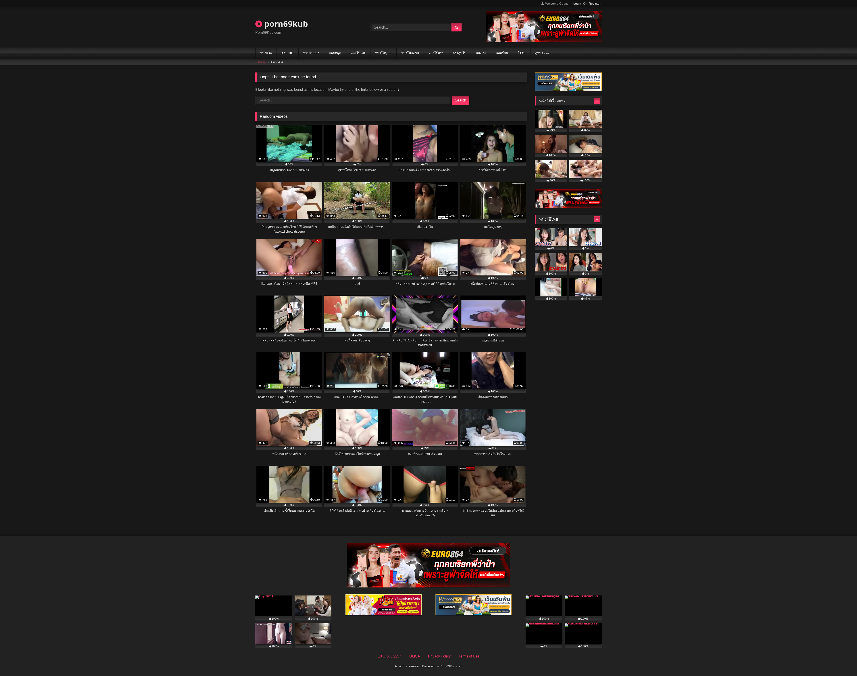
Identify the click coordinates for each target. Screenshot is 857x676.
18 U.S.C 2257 (389, 656)
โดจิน (522, 53)
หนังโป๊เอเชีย (410, 53)
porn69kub (285, 23)
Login (577, 3)
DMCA (414, 656)
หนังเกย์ (481, 53)
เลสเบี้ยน (502, 53)
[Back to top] (843, 662)
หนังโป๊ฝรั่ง (435, 53)
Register (595, 3)
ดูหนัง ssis (542, 53)
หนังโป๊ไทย (358, 53)
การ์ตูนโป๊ (459, 53)
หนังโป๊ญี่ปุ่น (383, 53)
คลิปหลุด (335, 53)
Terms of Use (469, 656)
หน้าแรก (266, 53)
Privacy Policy (439, 656)
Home (262, 62)
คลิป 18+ (287, 53)
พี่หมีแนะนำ (311, 53)
